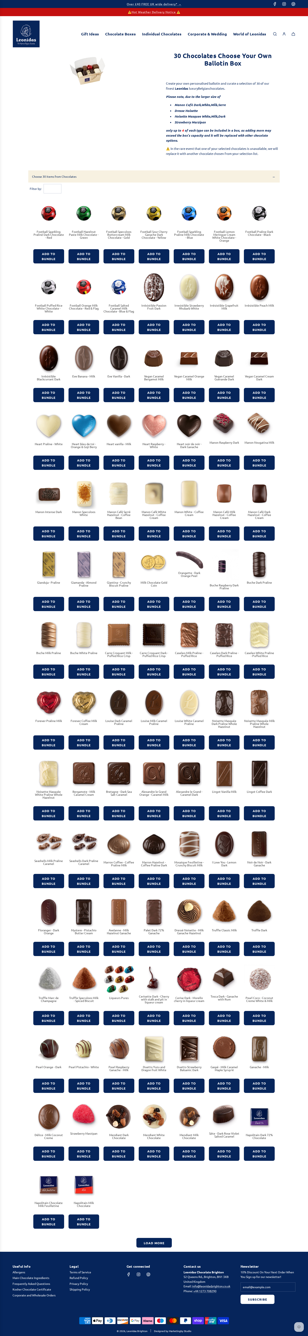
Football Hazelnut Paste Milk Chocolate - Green (83, 234)
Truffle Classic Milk (224, 930)
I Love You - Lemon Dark (224, 864)
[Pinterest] (293, 4)
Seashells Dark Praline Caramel (83, 862)
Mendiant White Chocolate (154, 1136)
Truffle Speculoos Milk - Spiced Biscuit (83, 999)
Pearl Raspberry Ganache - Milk (119, 1068)
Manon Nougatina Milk (259, 442)
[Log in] (284, 34)
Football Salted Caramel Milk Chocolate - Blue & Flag (119, 308)
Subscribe (257, 1299)
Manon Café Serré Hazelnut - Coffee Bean (119, 514)
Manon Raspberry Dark (224, 442)
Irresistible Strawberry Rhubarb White (189, 307)
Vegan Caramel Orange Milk (189, 378)
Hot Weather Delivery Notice (154, 12)
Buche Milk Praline (48, 652)
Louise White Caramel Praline (189, 722)
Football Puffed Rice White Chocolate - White (48, 308)
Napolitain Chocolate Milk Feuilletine (49, 1204)
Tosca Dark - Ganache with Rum (224, 998)
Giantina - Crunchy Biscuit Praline (119, 584)
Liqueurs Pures (119, 997)
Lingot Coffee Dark (259, 791)
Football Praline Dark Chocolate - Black (259, 233)
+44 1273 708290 (204, 1291)
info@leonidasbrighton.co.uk (211, 1286)
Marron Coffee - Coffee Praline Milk (119, 864)
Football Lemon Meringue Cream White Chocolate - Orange (224, 236)
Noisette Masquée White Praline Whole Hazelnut (48, 794)
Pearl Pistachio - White (84, 1066)
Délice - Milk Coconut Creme (49, 1136)
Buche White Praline (83, 652)
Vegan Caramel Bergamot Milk (154, 378)
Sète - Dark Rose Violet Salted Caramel (224, 1135)
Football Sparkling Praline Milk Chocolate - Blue (189, 234)
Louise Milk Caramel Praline (154, 722)
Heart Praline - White (49, 443)
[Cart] (293, 34)
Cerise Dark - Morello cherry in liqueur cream (189, 999)
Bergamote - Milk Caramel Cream (83, 793)
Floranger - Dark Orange (48, 931)
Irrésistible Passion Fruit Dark (153, 307)
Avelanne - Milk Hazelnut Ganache (119, 931)
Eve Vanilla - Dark (118, 376)
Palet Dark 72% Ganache (154, 931)
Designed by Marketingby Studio (172, 1331)
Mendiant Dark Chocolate (119, 1136)
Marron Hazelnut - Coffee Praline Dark (154, 864)
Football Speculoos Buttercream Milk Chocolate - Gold (118, 234)
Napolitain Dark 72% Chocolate (259, 1136)
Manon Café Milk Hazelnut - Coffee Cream (224, 514)
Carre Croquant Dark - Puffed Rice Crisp (154, 654)
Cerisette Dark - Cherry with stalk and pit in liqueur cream (154, 999)
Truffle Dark (259, 930)
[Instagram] (284, 4)
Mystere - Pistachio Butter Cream (83, 931)
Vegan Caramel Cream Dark (259, 378)
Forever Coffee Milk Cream (84, 722)
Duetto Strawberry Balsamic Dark (189, 1068)
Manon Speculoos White (83, 513)
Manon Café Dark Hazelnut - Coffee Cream (259, 514)
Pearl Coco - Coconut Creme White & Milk (259, 999)
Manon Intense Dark (48, 511)
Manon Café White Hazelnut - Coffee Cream (154, 514)
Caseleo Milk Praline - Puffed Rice (189, 654)
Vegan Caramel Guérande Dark (224, 378)
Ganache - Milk (259, 1066)
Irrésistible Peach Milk (259, 305)
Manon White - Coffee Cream (189, 513)
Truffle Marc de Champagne (49, 999)
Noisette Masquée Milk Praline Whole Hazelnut (259, 723)
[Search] (275, 34)
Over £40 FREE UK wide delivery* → (154, 4)
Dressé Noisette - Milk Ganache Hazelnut (189, 931)
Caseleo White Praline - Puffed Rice (259, 654)
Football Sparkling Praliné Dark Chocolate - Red (49, 234)
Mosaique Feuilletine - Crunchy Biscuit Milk (189, 864)
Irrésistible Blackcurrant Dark (48, 378)
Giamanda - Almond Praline (83, 584)
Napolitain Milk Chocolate (84, 1204)
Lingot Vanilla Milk (224, 791)
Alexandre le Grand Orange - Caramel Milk (153, 793)
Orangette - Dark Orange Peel (189, 574)
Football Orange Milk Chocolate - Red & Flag (84, 307)
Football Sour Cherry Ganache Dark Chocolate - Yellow (153, 234)
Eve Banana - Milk (83, 376)
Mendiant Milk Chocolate (189, 1136)
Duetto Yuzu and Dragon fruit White (153, 1068)
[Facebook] (275, 4)
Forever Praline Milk (48, 720)
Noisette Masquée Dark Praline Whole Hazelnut (224, 723)
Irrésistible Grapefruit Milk (224, 307)
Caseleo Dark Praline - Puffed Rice (224, 654)
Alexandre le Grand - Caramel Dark (189, 793)
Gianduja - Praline (48, 582)
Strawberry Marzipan (83, 1133)
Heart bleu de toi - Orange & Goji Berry (84, 445)
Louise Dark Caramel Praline (118, 722)
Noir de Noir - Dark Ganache (259, 864)
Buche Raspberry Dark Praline (224, 587)
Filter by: (35, 188)
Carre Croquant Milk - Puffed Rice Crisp (119, 654)
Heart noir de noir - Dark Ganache (189, 445)
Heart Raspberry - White (153, 445)
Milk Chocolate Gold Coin (154, 584)
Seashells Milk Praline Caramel (48, 862)
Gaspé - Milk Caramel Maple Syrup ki (224, 1068)
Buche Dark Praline (259, 582)
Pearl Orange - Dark (48, 1066)
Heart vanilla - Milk (119, 443)
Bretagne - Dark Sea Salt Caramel (119, 793)
